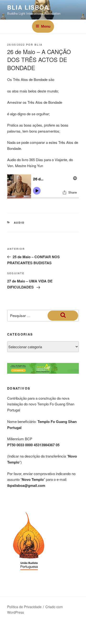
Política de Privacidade (24, 606)
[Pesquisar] (63, 316)
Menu (45, 26)
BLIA (38, 44)
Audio (19, 222)
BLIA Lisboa (28, 7)
